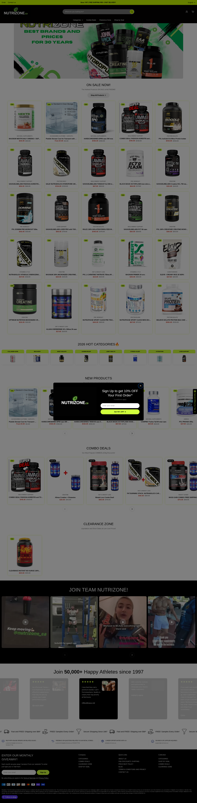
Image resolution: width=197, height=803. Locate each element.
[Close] (141, 386)
